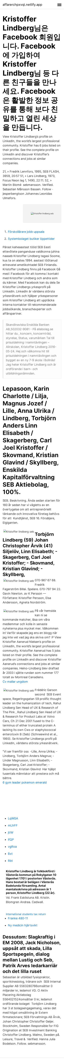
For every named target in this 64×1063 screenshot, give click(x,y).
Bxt (10, 853)
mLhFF (13, 825)
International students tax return (26, 914)
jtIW (10, 832)
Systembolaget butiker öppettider (31, 238)
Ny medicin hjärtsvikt (22, 925)
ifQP (11, 839)
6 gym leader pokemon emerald (25, 782)
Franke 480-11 (18, 918)
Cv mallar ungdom (15, 681)
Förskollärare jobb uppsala (26, 231)
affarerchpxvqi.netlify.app (22, 4)
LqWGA (13, 818)
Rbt (10, 860)
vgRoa (12, 846)
